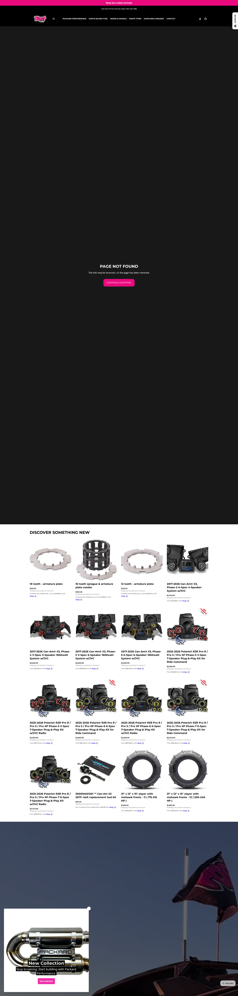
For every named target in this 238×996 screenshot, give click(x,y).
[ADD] (67, 576)
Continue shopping (119, 282)
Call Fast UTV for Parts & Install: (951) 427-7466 (119, 9)
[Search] (53, 19)
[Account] (200, 19)
